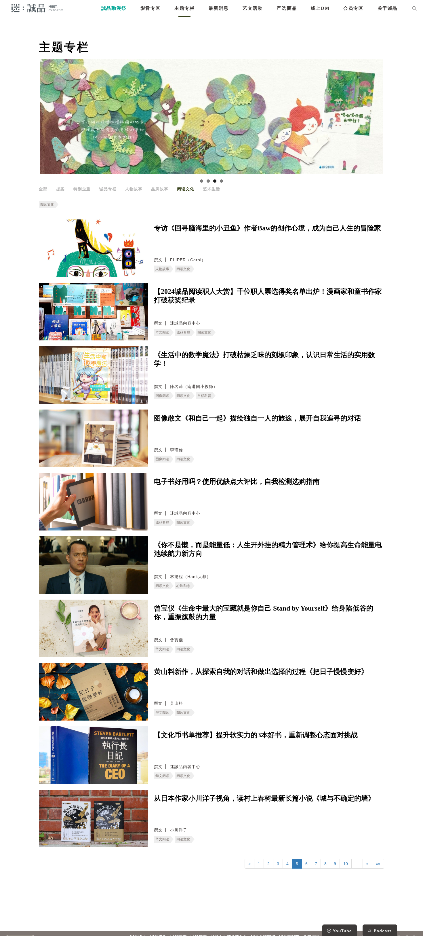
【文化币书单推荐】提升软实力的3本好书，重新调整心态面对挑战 (256, 735)
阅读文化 (185, 189)
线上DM (320, 8)
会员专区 (353, 8)
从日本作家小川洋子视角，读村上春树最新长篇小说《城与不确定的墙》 (264, 798)
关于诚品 (388, 8)
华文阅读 (162, 332)
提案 (60, 189)
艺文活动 (253, 8)
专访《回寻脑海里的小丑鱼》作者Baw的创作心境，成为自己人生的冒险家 (267, 228)
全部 (43, 189)
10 (345, 863)
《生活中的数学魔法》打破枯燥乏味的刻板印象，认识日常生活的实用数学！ (264, 359)
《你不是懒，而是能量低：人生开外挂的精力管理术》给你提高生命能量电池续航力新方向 (268, 549)
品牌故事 (159, 189)
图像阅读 (162, 396)
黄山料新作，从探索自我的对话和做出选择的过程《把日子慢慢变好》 (261, 671)
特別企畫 (82, 189)
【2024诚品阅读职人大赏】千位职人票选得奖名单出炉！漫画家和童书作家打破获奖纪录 (268, 296)
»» (378, 863)
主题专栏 (184, 8)
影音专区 (150, 8)
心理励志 (183, 586)
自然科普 (204, 396)
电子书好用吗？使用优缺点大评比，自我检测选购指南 (237, 481)
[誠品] (37, 8)
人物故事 (133, 189)
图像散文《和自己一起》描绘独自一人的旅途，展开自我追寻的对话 (257, 418)
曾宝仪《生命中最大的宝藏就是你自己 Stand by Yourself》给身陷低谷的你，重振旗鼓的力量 (263, 613)
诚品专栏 (108, 189)
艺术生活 (211, 189)
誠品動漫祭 (114, 8)
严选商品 (287, 8)
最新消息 (219, 8)
